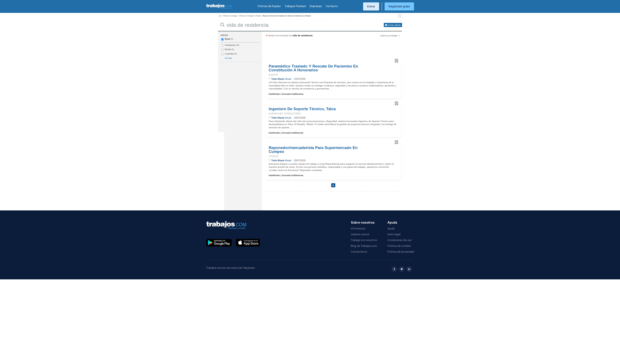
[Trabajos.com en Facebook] (394, 269)
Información (358, 228)
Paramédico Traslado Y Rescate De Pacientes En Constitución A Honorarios (313, 68)
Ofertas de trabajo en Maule (250, 16)
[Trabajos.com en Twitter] (401, 269)
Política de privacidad (401, 252)
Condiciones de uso (400, 240)
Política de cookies (399, 246)
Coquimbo (229, 54)
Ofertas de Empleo (269, 6)
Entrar (371, 6)
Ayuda (391, 228)
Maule (227, 39)
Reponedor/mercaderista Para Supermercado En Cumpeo (313, 150)
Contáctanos (359, 252)
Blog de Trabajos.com (364, 246)
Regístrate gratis (399, 6)
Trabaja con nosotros (364, 240)
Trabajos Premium (295, 6)
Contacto (332, 6)
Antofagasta (230, 45)
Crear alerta (394, 25)
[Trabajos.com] (219, 8)
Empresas (316, 6)
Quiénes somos (360, 234)
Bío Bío (228, 49)
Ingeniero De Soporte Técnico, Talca (302, 109)
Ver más (228, 58)
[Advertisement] (327, 49)
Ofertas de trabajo (230, 16)
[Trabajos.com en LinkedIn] (409, 269)
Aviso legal (394, 234)
